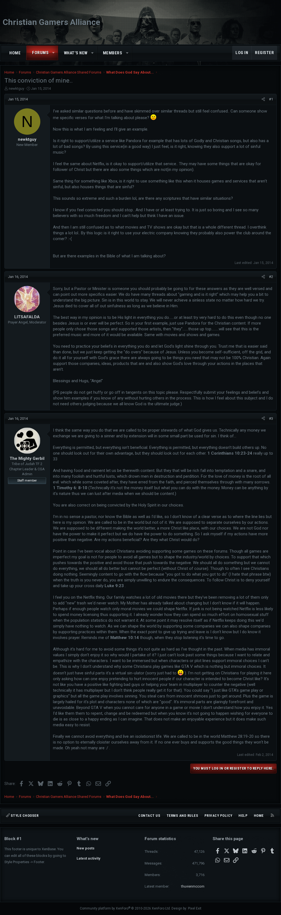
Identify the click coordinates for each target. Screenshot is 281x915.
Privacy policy (218, 815)
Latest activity (88, 858)
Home (15, 52)
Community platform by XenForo (125, 908)
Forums (40, 52)
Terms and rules (182, 815)
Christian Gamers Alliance (51, 22)
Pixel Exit (194, 908)
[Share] (263, 99)
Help (243, 815)
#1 (271, 99)
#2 (271, 277)
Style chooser (24, 815)
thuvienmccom (192, 886)
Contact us (149, 815)
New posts (85, 848)
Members (112, 52)
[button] (53, 53)
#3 (271, 418)
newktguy (16, 88)
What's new (76, 52)
